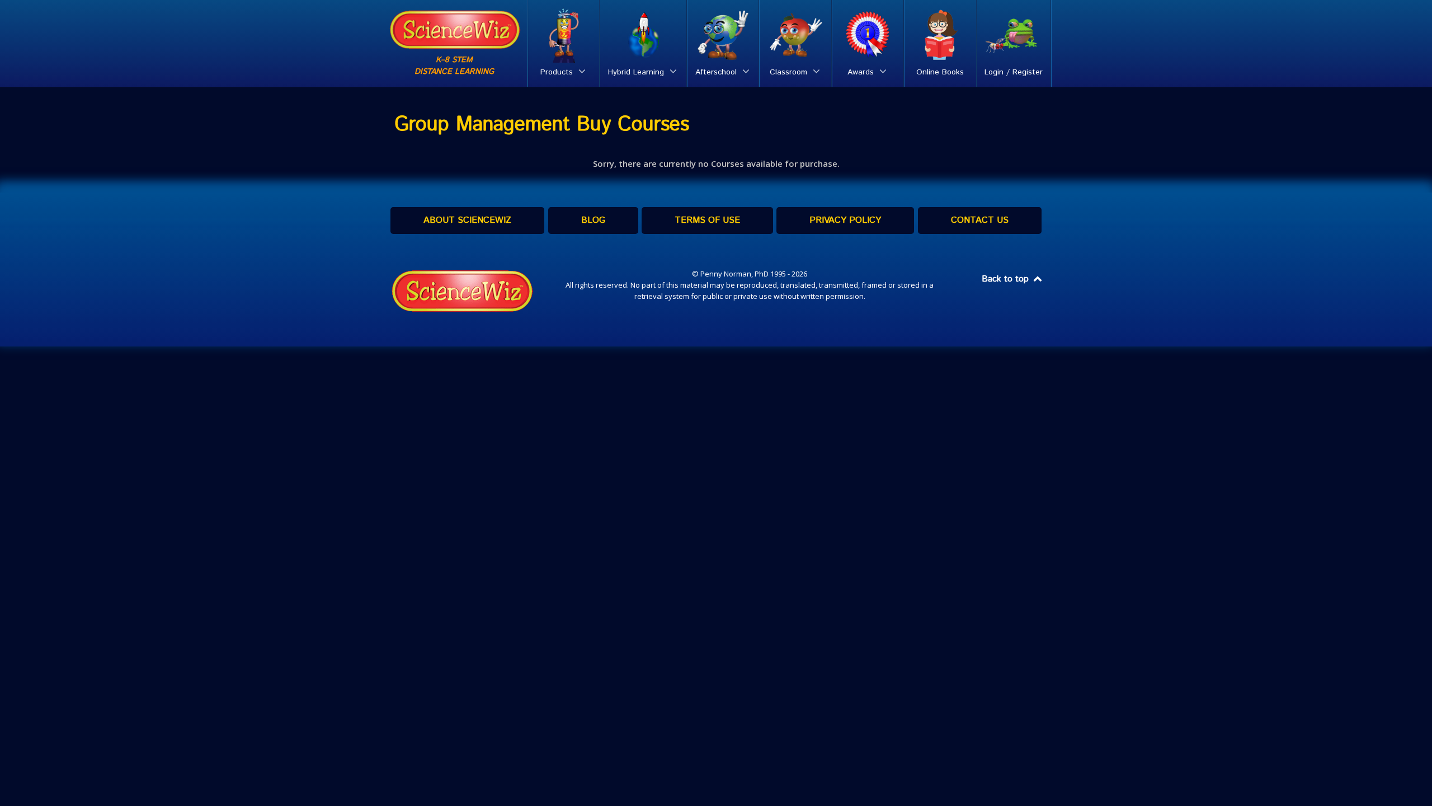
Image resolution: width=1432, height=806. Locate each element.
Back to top (1006, 279)
